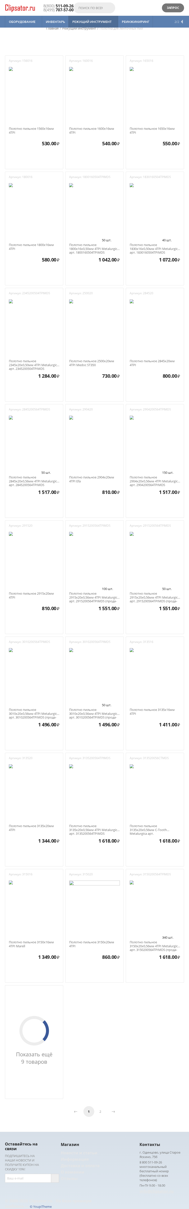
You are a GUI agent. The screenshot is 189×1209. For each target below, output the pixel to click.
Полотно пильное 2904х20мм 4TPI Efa (91, 479)
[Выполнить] (55, 1178)
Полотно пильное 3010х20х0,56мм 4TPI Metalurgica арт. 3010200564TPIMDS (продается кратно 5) (34, 712)
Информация (75, 1159)
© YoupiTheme (41, 1206)
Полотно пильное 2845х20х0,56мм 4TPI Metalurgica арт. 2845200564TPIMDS (34, 479)
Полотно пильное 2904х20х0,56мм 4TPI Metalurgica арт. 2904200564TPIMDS (154, 479)
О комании (72, 1172)
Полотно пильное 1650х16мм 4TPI (152, 130)
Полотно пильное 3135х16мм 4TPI (152, 712)
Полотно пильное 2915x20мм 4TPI (31, 595)
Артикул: (15, 61)
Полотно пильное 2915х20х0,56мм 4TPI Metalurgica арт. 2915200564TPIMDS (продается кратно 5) (94, 595)
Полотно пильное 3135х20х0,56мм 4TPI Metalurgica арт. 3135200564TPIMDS (94, 828)
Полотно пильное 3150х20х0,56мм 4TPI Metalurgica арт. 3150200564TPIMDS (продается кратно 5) (154, 944)
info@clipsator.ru (157, 1191)
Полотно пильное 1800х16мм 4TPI (31, 247)
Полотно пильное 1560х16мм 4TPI (31, 130)
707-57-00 (58, 10)
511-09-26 (58, 6)
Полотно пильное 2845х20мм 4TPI (152, 363)
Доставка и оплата (80, 1165)
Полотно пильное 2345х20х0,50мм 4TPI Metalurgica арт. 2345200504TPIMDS (34, 363)
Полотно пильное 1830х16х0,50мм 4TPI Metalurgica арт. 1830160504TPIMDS (154, 247)
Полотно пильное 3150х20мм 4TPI (91, 944)
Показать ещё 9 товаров (34, 1057)
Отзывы (69, 1178)
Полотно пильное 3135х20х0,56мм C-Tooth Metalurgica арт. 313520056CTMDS (148, 828)
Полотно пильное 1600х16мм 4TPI (91, 130)
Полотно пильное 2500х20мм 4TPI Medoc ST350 (91, 363)
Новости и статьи (79, 1153)
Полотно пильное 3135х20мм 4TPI (31, 828)
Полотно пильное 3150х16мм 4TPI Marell (31, 944)
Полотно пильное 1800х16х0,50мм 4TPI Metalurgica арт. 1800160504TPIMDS (94, 247)
